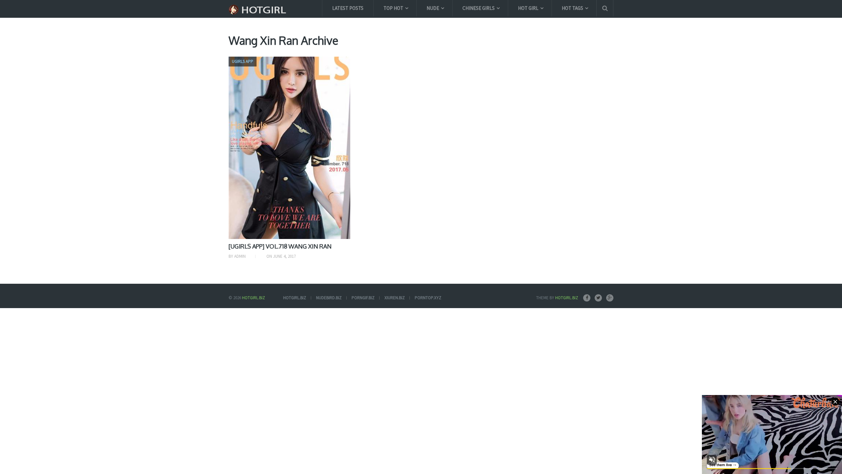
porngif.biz (363, 298)
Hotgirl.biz (253, 298)
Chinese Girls (478, 8)
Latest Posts (347, 8)
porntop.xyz (428, 298)
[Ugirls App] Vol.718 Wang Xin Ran (280, 246)
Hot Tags (572, 8)
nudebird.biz (329, 298)
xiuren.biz (394, 298)
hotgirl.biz (294, 298)
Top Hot (393, 8)
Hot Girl (528, 8)
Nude (433, 8)
